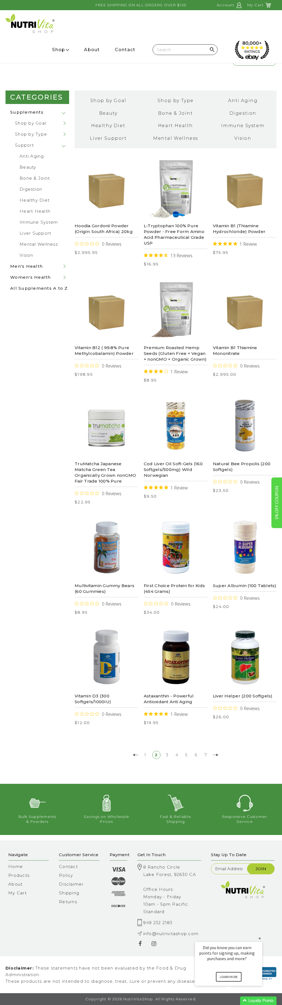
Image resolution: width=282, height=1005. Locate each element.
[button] (235, 1000)
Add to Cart (244, 427)
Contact (68, 866)
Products (18, 875)
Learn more (229, 977)
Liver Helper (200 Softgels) (243, 696)
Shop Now (175, 188)
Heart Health (35, 211)
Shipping (69, 893)
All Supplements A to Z (39, 288)
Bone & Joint (35, 178)
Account (226, 5)
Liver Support (35, 233)
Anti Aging (32, 156)
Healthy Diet (35, 200)
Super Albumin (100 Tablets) (244, 585)
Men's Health (26, 266)
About (15, 884)
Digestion (31, 189)
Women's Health (30, 277)
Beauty (28, 167)
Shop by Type (31, 134)
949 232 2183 (158, 922)
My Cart (17, 893)
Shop (58, 49)
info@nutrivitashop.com (171, 933)
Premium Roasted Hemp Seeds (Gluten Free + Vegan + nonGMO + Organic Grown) (175, 353)
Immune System (39, 222)
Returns (68, 901)
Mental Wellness (39, 244)
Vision (26, 255)
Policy (66, 875)
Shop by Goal (30, 123)
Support (24, 145)
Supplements (27, 112)
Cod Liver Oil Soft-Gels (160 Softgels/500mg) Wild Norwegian (173, 469)
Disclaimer (71, 884)
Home (15, 866)
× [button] (260, 938)
